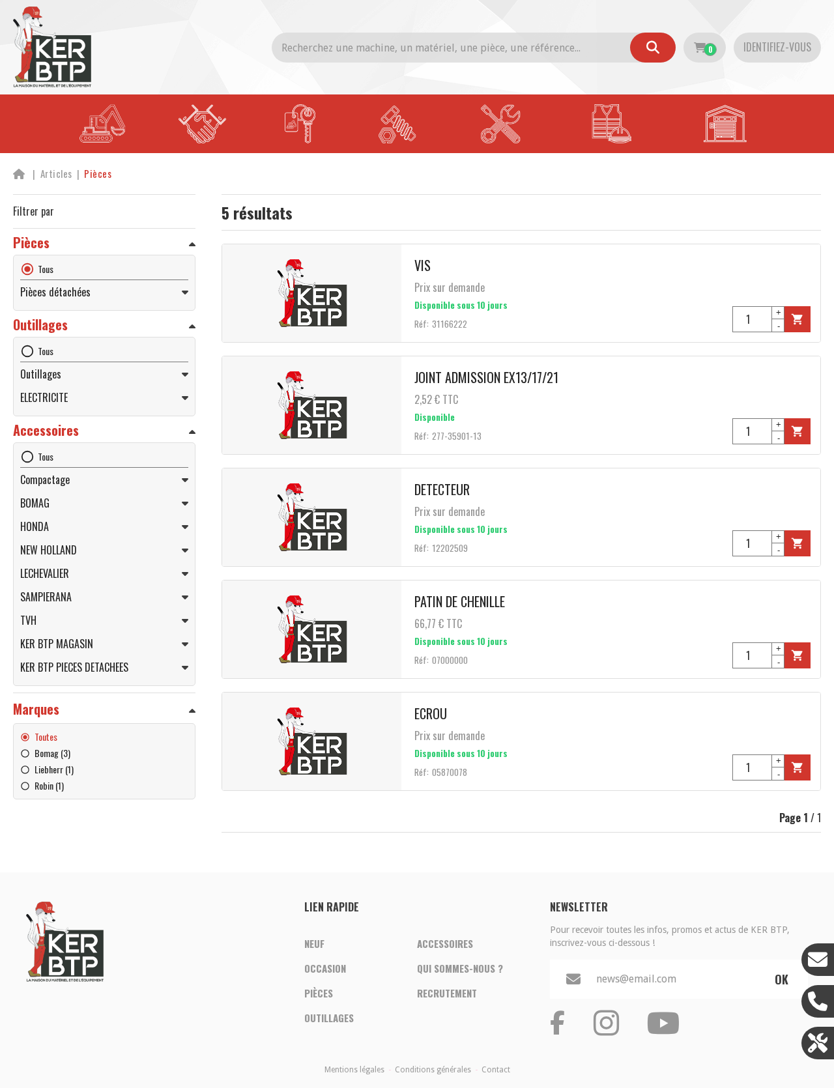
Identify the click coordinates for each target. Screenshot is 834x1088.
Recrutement (447, 993)
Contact (496, 1070)
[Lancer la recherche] (653, 48)
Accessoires (445, 943)
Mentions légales (354, 1069)
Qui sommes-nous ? (460, 968)
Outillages (329, 1017)
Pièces (318, 993)
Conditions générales (433, 1069)
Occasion (325, 968)
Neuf (314, 943)
